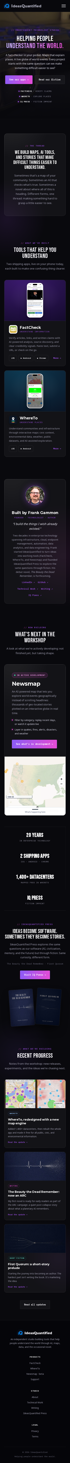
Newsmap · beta (35, 1373)
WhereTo (35, 1368)
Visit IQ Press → (35, 974)
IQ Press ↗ (35, 595)
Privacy (35, 1431)
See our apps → (18, 79)
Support (35, 1379)
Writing (35, 1407)
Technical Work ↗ (27, 588)
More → (57, 358)
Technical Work (35, 1402)
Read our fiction (50, 79)
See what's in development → (34, 744)
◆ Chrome (41, 358)
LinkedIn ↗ (28, 582)
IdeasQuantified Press (35, 1413)
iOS (13, 358)
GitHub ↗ (43, 582)
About (35, 1397)
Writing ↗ (47, 588)
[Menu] (64, 6)
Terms (35, 1436)
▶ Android (26, 358)
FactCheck (35, 1363)
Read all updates (35, 1304)
